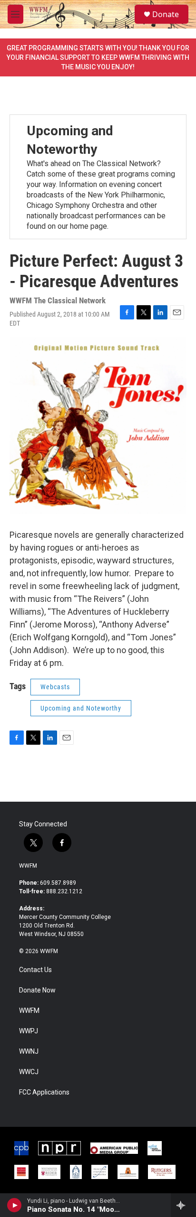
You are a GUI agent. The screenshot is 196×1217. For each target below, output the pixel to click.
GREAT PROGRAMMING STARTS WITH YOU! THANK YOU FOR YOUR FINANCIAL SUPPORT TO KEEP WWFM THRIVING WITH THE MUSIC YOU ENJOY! (98, 57)
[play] (14, 1205)
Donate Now (37, 990)
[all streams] (183, 1205)
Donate (165, 14)
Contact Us (35, 970)
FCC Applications (44, 1092)
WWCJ (29, 1072)
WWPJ (28, 1031)
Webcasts (55, 687)
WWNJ (29, 1051)
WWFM (28, 865)
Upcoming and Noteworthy (80, 708)
